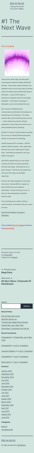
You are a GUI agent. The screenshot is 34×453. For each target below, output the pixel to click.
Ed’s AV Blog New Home (10, 316)
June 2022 (5, 383)
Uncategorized (7, 430)
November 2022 (7, 377)
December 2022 (7, 374)
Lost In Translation (21, 346)
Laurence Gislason (8, 351)
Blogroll (15, 257)
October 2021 (6, 390)
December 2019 (7, 405)
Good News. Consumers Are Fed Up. (15, 328)
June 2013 (5, 411)
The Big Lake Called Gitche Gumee (14, 322)
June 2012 (5, 417)
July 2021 (5, 393)
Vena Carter (6, 362)
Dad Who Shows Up (9, 319)
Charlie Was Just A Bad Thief (12, 325)
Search (4, 302)
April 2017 (5, 408)
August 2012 (6, 414)
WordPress (21, 445)
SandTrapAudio (9, 228)
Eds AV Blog (17, 3)
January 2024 (6, 371)
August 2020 (6, 399)
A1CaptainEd (8, 255)
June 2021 (5, 396)
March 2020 (6, 402)
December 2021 (7, 386)
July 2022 (5, 380)
